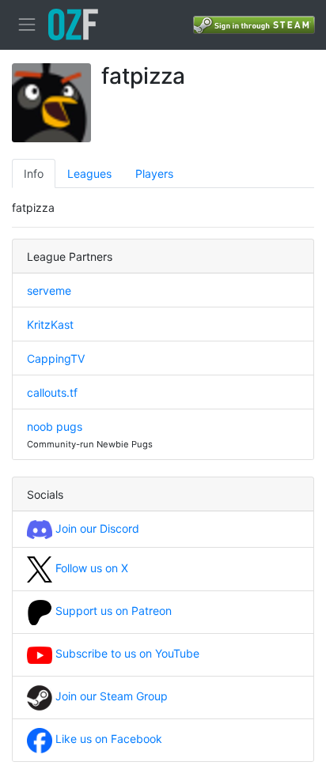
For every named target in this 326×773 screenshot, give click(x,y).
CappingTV (56, 358)
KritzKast (50, 324)
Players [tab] (154, 173)
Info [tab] (34, 173)
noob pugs (54, 426)
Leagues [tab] (89, 173)
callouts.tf (52, 392)
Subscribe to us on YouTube (125, 653)
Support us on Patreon (112, 610)
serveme (49, 290)
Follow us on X (90, 568)
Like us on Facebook (107, 738)
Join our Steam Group (110, 696)
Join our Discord (95, 528)
